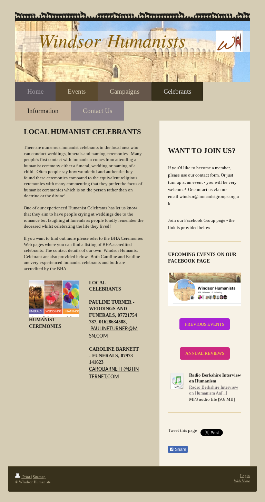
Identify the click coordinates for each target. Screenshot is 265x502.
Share (180, 449)
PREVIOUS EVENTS (204, 324)
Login (245, 476)
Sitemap (39, 477)
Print (26, 477)
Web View (242, 481)
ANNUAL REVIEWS (204, 353)
